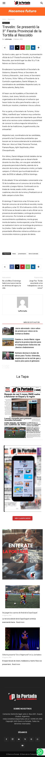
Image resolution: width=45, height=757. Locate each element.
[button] (4, 3)
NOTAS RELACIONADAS (12, 322)
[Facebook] (12, 47)
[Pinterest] (22, 47)
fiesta (14, 253)
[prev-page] (3, 366)
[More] (38, 47)
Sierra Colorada (33, 253)
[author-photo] (22, 308)
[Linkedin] (33, 47)
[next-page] (7, 366)
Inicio (4, 19)
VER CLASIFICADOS (22, 518)
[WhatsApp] (28, 47)
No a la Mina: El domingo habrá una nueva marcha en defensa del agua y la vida (11, 284)
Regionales (11, 19)
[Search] (42, 3)
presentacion (22, 253)
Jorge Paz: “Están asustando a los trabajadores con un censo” (35, 284)
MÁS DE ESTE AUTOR (32, 322)
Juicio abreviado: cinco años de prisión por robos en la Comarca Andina (27, 331)
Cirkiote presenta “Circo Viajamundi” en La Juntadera (21, 655)
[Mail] (18, 739)
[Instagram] (12, 739)
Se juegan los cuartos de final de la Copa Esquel (19, 613)
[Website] (31, 739)
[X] (17, 47)
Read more (20, 622)
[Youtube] (22, 745)
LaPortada (8, 39)
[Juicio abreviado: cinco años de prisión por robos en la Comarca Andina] (8, 331)
